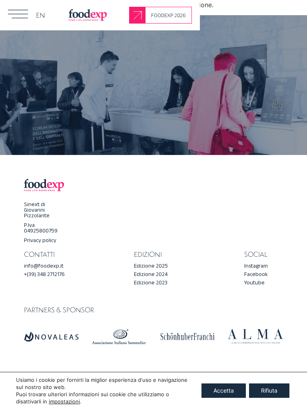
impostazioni (64, 401)
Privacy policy (40, 240)
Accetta (223, 390)
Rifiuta (269, 390)
